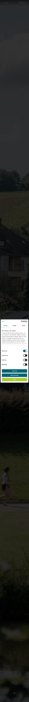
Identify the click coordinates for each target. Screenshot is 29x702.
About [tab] (23, 325)
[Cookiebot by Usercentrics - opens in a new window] (20, 321)
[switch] (25, 355)
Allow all (14, 371)
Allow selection (15, 375)
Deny (14, 379)
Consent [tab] (5, 325)
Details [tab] (14, 325)
